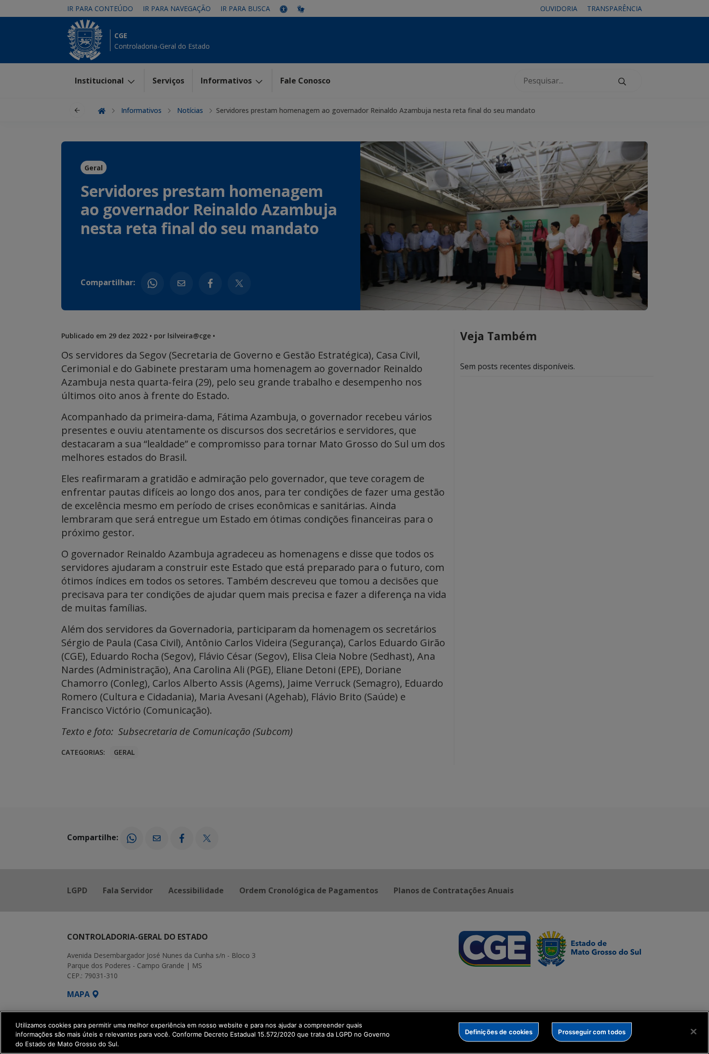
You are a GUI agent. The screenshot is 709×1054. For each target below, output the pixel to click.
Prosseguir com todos (592, 1031)
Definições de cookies (499, 1031)
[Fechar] (693, 1031)
